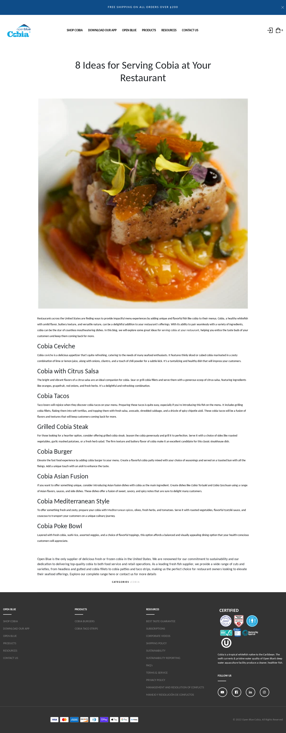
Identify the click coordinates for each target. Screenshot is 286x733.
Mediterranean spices (120, 510)
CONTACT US (190, 30)
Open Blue (44, 559)
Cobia (135, 582)
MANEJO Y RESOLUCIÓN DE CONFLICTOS (170, 694)
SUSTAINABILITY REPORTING (163, 658)
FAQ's (149, 665)
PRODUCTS (149, 30)
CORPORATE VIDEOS (158, 636)
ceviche (48, 355)
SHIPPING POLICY (156, 643)
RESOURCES (168, 30)
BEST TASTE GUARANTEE (160, 621)
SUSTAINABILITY (155, 650)
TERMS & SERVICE (157, 672)
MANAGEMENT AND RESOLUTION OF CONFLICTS (175, 687)
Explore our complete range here (92, 574)
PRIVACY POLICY (155, 680)
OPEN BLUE (129, 30)
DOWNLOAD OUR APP (102, 30)
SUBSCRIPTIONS (155, 628)
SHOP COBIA (75, 30)
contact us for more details (138, 574)
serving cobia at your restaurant (180, 330)
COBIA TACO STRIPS (86, 628)
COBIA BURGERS (84, 621)
